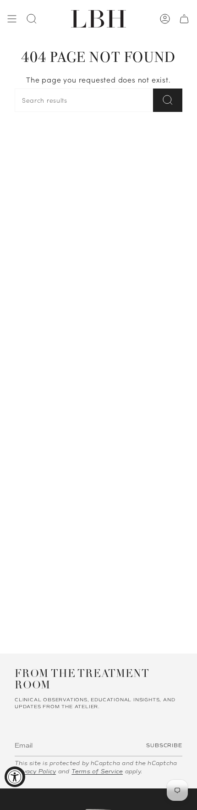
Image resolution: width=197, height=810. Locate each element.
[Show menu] (12, 18)
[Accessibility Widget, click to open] (15, 776)
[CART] (184, 18)
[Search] (167, 100)
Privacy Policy (35, 771)
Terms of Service (97, 771)
